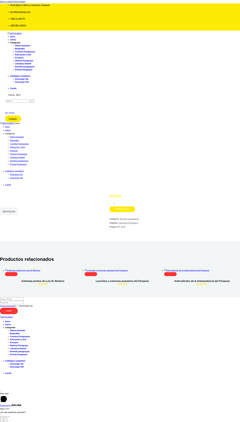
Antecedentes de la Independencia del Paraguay (202, 281)
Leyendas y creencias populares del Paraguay (122, 281)
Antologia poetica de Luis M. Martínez (42, 281)
